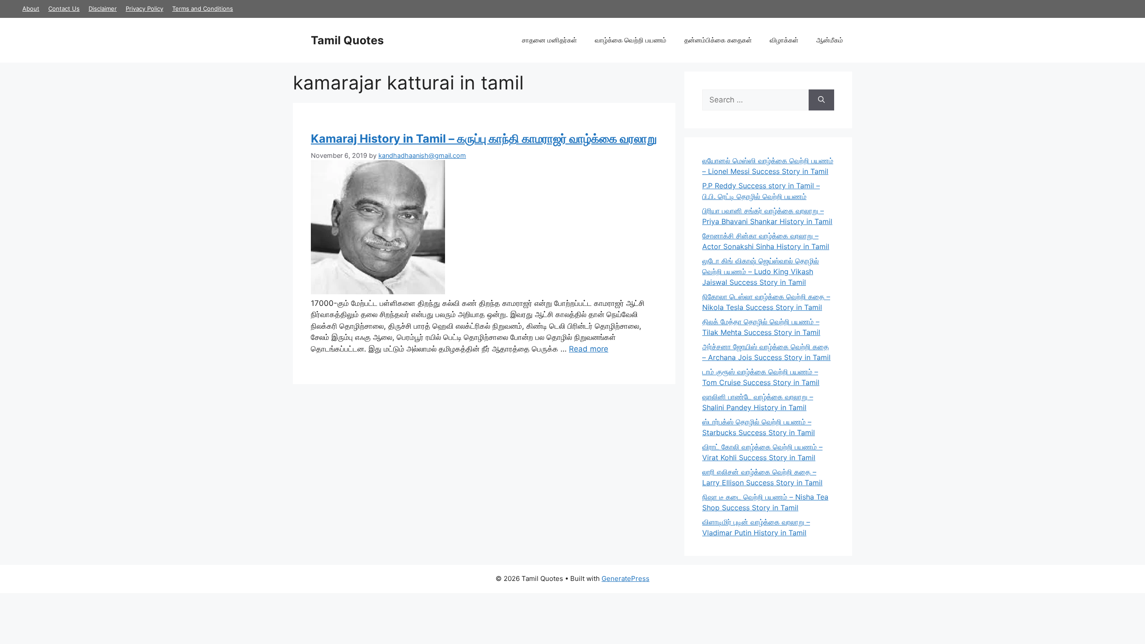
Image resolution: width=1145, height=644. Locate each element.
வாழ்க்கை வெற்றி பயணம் (630, 40)
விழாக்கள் (784, 40)
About (30, 8)
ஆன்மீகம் (829, 40)
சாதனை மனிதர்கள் (549, 40)
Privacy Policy (144, 8)
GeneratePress (625, 578)
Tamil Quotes (347, 40)
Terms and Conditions (202, 8)
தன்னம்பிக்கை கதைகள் (718, 40)
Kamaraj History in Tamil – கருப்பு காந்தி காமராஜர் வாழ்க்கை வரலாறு (484, 138)
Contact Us (64, 8)
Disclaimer (103, 8)
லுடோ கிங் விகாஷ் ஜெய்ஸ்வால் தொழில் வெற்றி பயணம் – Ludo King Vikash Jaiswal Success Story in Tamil (760, 271)
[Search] (821, 100)
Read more (588, 348)
